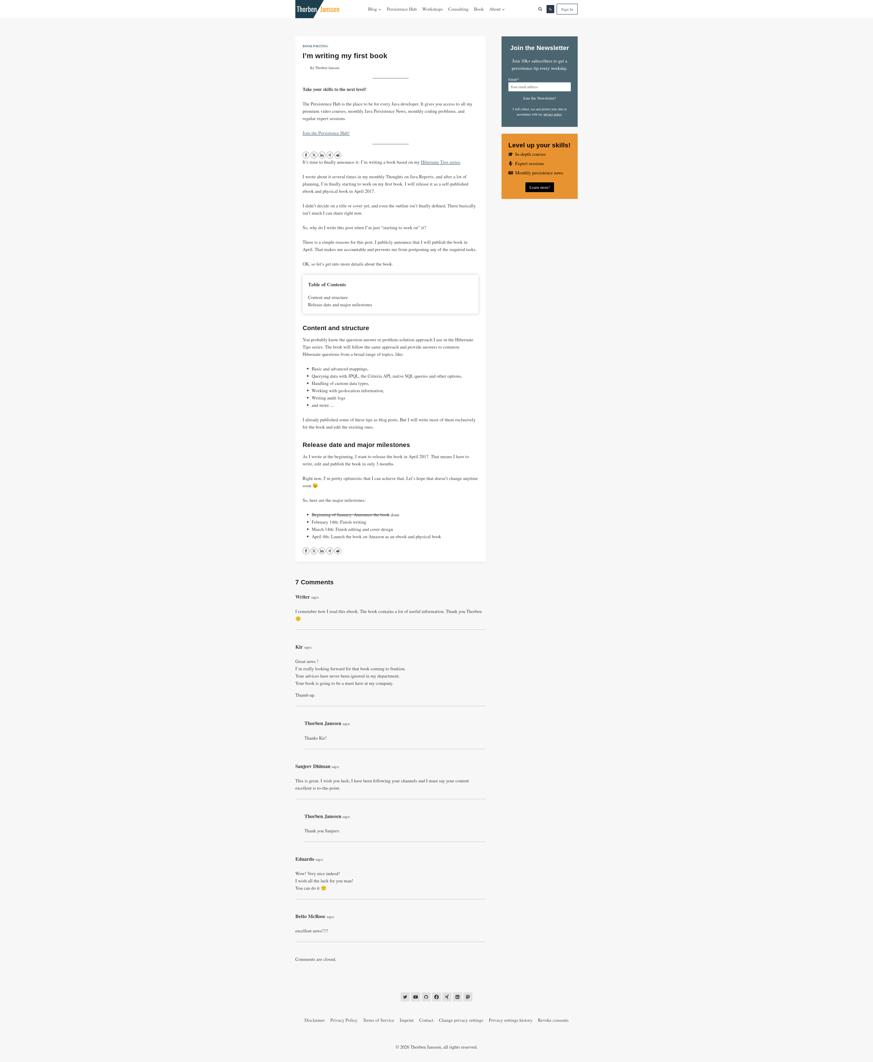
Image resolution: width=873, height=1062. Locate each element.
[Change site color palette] (550, 9)
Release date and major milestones (340, 304)
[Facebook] (306, 155)
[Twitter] (405, 997)
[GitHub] (426, 997)
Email (513, 79)
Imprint (407, 1020)
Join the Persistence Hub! (326, 133)
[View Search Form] (540, 9)
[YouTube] (415, 997)
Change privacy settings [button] (461, 1020)
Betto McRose (310, 916)
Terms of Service (378, 1020)
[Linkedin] (457, 997)
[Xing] (447, 997)
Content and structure (328, 297)
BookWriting (316, 46)
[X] (314, 155)
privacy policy (553, 114)
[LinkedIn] (322, 155)
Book (479, 9)
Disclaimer (314, 1020)
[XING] (329, 155)
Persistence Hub (402, 9)
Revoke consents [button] (553, 1020)
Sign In (567, 9)
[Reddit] (337, 155)
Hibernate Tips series (440, 162)
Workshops (432, 9)
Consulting (458, 9)
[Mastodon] (467, 997)
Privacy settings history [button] (510, 1020)
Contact (426, 1020)
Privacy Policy (343, 1020)
